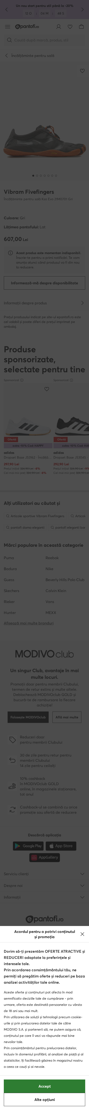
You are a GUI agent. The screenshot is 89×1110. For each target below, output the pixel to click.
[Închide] (82, 934)
